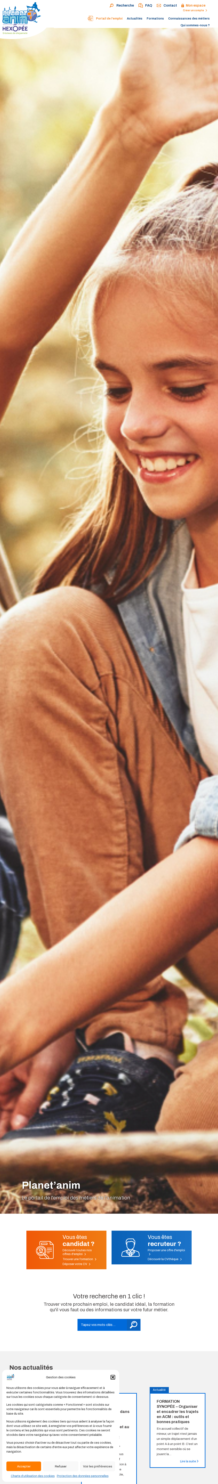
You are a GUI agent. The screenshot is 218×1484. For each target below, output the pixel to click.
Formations (155, 18)
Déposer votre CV (75, 1264)
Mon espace (195, 5)
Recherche (125, 5)
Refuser (61, 1466)
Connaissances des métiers (189, 18)
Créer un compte (193, 10)
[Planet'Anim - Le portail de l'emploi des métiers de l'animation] (25, 20)
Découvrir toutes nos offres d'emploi (77, 1252)
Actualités (134, 18)
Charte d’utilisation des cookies (33, 1476)
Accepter (24, 1466)
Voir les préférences (97, 1466)
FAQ (148, 5)
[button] (113, 1377)
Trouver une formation (78, 1259)
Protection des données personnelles (83, 1476)
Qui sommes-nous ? (195, 25)
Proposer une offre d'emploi (166, 1250)
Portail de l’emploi (109, 18)
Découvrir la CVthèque (163, 1259)
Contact (170, 5)
